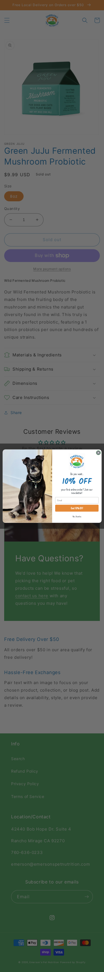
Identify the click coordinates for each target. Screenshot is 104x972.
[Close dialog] (98, 452)
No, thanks (77, 516)
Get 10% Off (77, 508)
